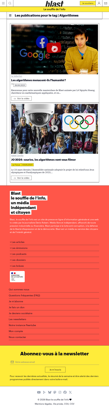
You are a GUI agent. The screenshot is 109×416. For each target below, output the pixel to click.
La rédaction (16, 76)
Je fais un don (16, 307)
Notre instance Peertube (22, 325)
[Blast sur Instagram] (59, 393)
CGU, (67, 403)
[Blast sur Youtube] (39, 393)
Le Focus (16, 165)
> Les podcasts (18, 253)
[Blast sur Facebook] (65, 393)
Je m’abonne (16, 301)
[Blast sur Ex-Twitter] (70, 393)
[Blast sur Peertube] (44, 393)
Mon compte (16, 331)
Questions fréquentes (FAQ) (24, 295)
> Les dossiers (18, 259)
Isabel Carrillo (17, 155)
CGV (72, 403)
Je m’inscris (55, 369)
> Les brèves (17, 265)
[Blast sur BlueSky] (49, 393)
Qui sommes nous (19, 289)
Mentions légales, (44, 403)
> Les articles (17, 242)
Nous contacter (17, 337)
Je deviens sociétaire (20, 313)
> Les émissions (19, 247)
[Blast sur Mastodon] (54, 393)
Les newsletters (17, 319)
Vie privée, (58, 403)
